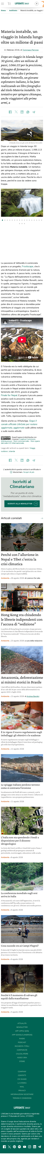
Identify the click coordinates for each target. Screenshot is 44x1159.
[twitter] (9, 1146)
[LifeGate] (22, 3)
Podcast (22, 1042)
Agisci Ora (22, 1057)
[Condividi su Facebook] (10, 112)
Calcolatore (22, 1054)
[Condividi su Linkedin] (22, 112)
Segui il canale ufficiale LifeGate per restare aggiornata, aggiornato (19, 424)
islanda (12, 451)
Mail (22, 1087)
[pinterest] (14, 1146)
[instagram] (29, 1146)
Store (12, 3)
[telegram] (39, 1146)
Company (22, 1071)
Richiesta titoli (22, 1046)
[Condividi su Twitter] (16, 112)
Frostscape (27, 266)
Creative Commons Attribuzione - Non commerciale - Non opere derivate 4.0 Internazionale (20, 441)
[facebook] (4, 1146)
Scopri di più (28, 472)
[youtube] (24, 1146)
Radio (22, 1038)
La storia (22, 1083)
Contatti (22, 1075)
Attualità (22, 1023)
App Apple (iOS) (22, 1031)
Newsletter (22, 1027)
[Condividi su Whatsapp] (27, 112)
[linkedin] (34, 1146)
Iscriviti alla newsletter (20, 504)
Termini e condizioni (22, 1098)
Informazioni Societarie (22, 1094)
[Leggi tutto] (41, 518)
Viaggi (32, 448)
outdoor (4, 451)
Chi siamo (22, 1079)
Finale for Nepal (9, 395)
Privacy (22, 1090)
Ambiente (5, 578)
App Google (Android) (22, 1035)
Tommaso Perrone (30, 50)
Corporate (22, 1050)
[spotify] (19, 1146)
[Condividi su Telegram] (33, 112)
